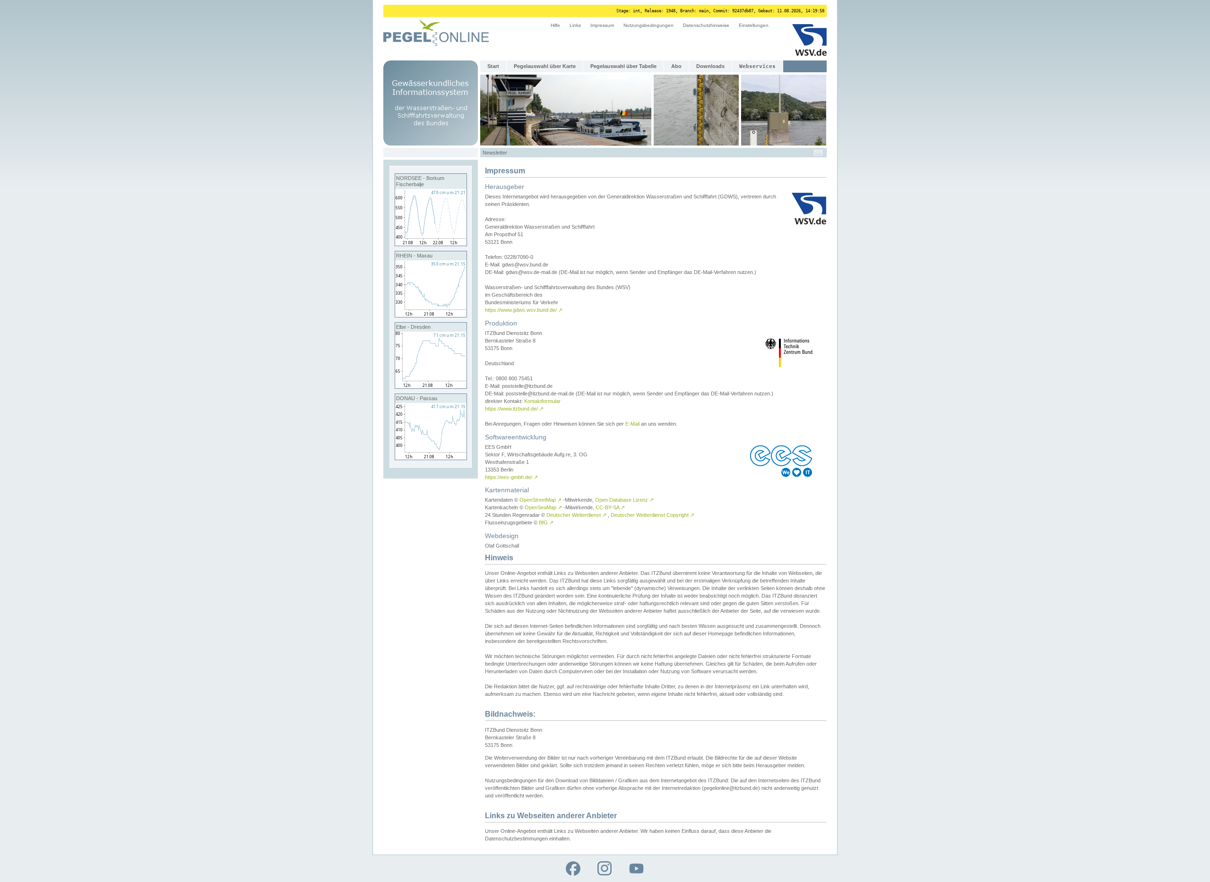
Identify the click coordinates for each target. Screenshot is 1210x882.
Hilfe (555, 25)
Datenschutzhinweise (706, 25)
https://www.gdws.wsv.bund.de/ (523, 310)
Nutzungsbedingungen (648, 25)
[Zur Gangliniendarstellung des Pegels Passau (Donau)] (431, 458)
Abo (676, 66)
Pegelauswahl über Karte (545, 66)
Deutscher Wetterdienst (576, 515)
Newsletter (495, 152)
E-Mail (632, 424)
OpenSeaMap (543, 507)
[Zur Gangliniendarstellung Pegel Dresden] (431, 386)
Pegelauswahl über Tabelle (623, 66)
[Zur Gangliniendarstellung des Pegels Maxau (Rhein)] (431, 315)
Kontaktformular (542, 401)
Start (493, 66)
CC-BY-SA (610, 507)
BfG (546, 522)
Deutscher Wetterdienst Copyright (652, 515)
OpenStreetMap (540, 500)
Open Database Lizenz (624, 500)
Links (575, 25)
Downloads (710, 66)
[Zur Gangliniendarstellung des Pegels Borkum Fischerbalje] (431, 244)
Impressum (602, 25)
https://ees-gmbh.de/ (511, 477)
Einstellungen (754, 25)
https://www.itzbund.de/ (514, 408)
